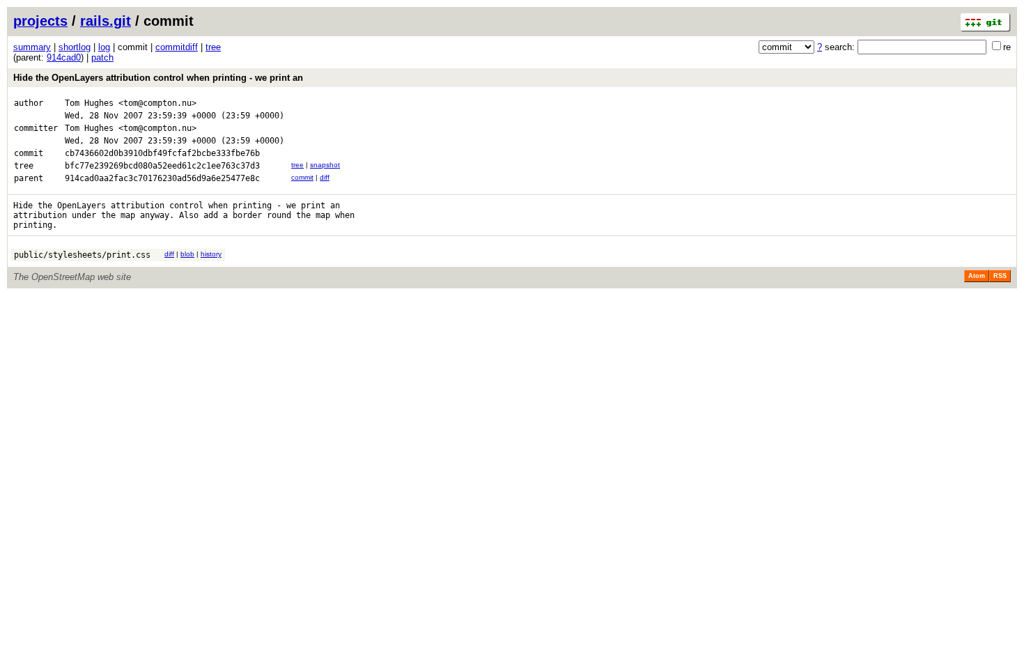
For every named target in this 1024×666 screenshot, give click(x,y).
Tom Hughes (89, 103)
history (211, 254)
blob (187, 254)
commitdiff (176, 47)
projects (40, 21)
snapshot (325, 165)
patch (102, 57)
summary (32, 47)
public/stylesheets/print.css (82, 255)
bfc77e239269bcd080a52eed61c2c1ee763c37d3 (162, 166)
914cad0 (64, 57)
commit (302, 177)
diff (324, 177)
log (104, 47)
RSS (1000, 275)
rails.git (105, 21)
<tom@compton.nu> (157, 103)
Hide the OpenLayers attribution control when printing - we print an (158, 77)
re (1007, 47)
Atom (976, 275)
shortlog (75, 47)
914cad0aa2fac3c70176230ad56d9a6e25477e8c (162, 178)
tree (213, 47)
